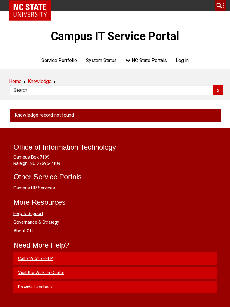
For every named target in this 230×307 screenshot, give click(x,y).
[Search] (218, 90)
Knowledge (40, 81)
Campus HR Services (34, 188)
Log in (182, 60)
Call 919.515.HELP (35, 258)
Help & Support (28, 213)
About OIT (23, 231)
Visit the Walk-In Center (41, 272)
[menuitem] (59, 60)
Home (15, 81)
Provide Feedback (35, 287)
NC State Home (32, 5)
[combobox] (111, 90)
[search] (220, 5)
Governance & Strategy (36, 222)
